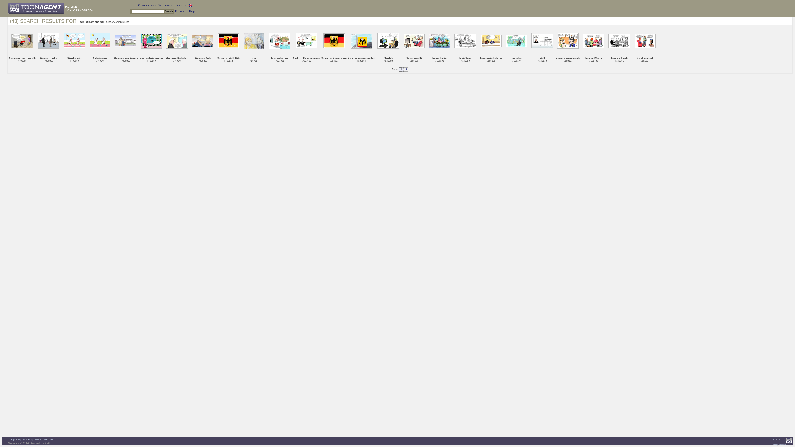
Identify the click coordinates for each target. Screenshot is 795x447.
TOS (10, 440)
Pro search (181, 11)
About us (27, 440)
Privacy (17, 440)
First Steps (48, 440)
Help (192, 11)
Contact (37, 440)
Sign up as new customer (172, 5)
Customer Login (147, 5)
